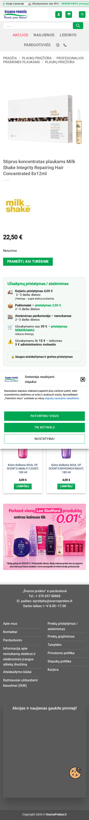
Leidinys (68, 35)
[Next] (83, 455)
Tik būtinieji (44, 427)
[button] (83, 379)
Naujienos (44, 35)
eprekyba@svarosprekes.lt (52, 601)
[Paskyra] (58, 14)
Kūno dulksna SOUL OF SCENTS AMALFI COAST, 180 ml (23, 468)
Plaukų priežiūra (37, 58)
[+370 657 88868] (65, 45)
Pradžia (10, 58)
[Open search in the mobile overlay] (43, 25)
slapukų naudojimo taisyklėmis (62, 398)
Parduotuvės (37, 45)
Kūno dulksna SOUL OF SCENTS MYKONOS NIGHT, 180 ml (66, 468)
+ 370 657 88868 (48, 596)
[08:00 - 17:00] (58, 45)
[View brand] (18, 205)
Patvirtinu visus (44, 416)
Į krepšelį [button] (23, 486)
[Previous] (5, 455)
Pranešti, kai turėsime (28, 261)
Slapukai (75, 773)
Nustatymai (45, 439)
